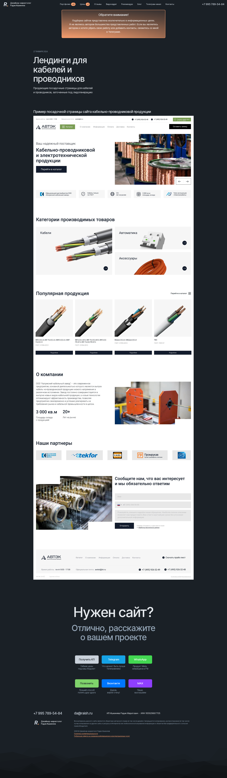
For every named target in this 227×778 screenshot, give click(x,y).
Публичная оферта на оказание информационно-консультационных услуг (102, 736)
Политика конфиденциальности (86, 734)
